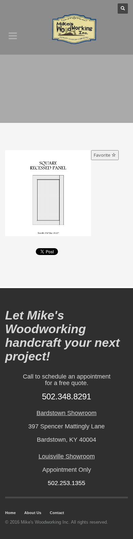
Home (10, 513)
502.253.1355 (66, 483)
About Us (32, 513)
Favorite (103, 155)
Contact (57, 513)
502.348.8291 (66, 396)
